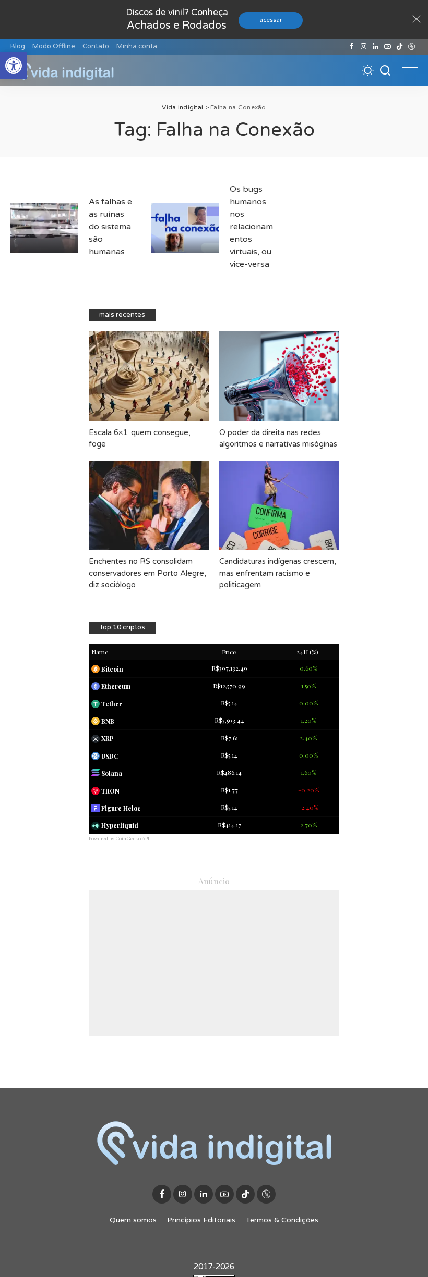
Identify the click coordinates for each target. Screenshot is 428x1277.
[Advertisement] (214, 963)
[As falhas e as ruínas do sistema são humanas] (44, 228)
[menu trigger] (407, 70)
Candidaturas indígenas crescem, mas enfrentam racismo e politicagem (277, 572)
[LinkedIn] (376, 47)
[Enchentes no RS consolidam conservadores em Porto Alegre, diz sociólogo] (149, 506)
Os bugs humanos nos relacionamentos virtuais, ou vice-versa (251, 226)
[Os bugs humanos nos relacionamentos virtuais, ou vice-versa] (185, 228)
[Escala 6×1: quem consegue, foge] (149, 376)
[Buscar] (385, 70)
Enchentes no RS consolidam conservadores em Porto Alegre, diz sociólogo (147, 572)
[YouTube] (388, 47)
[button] (13, 65)
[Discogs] (412, 47)
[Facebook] (352, 47)
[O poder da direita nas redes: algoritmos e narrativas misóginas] (279, 376)
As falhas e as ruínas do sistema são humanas (110, 226)
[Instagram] (364, 47)
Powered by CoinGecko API (119, 838)
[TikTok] (400, 47)
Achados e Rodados (177, 25)
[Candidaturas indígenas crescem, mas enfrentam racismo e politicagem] (279, 506)
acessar (270, 20)
